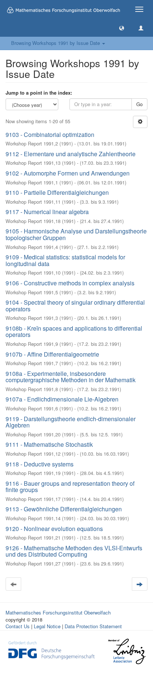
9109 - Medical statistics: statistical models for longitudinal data (65, 260)
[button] (121, 28)
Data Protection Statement (93, 626)
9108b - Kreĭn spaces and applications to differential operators (74, 331)
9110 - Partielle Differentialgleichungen (57, 192)
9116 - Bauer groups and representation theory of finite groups (70, 486)
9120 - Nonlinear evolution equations (54, 528)
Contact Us (18, 626)
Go (139, 104)
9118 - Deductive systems (40, 464)
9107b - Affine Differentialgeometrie (52, 354)
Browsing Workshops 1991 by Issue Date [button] (56, 42)
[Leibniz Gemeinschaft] (126, 651)
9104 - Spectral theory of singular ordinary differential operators (75, 305)
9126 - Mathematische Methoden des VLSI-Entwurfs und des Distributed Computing (74, 551)
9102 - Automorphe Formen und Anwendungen (68, 173)
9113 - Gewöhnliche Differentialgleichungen (64, 509)
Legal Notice (47, 626)
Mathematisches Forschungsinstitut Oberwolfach (58, 612)
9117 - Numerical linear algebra (47, 211)
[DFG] (51, 649)
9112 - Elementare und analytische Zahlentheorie (71, 154)
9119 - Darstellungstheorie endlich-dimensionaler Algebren (71, 422)
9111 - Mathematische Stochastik (49, 444)
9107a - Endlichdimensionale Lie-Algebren (62, 399)
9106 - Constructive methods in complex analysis (70, 283)
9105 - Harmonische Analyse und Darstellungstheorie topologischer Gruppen (76, 234)
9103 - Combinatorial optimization (50, 134)
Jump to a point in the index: (39, 92)
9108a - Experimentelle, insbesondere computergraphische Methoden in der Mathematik (71, 376)
